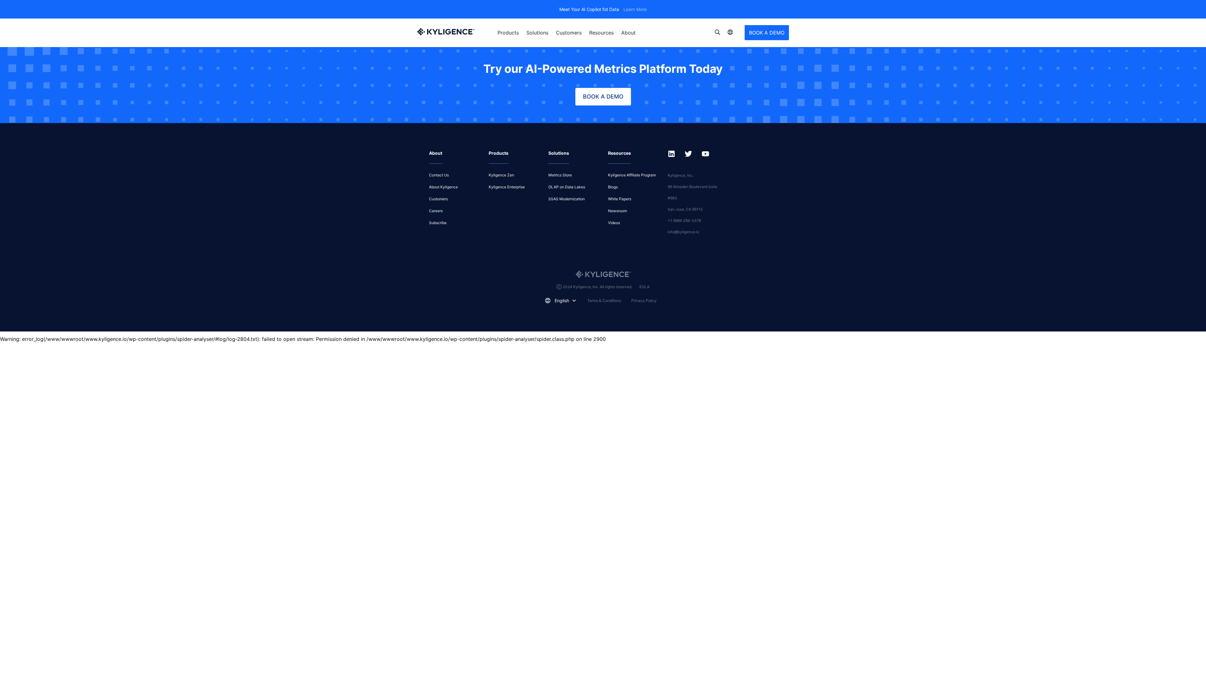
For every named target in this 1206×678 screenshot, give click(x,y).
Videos (614, 222)
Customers (569, 33)
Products (508, 33)
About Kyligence (443, 187)
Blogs (613, 187)
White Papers (619, 198)
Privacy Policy (644, 300)
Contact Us (439, 175)
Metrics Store (560, 175)
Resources (601, 33)
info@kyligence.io (683, 231)
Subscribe (438, 222)
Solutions (537, 33)
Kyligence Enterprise (507, 187)
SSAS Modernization (566, 198)
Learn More (635, 9)
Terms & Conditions (604, 300)
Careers (436, 210)
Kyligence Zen (501, 175)
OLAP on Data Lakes (566, 187)
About (628, 33)
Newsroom (617, 210)
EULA (644, 286)
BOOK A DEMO (767, 33)
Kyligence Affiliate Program (632, 175)
